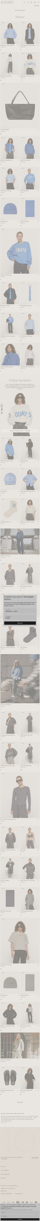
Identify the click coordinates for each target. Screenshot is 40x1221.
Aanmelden (20, 1219)
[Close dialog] (39, 1204)
